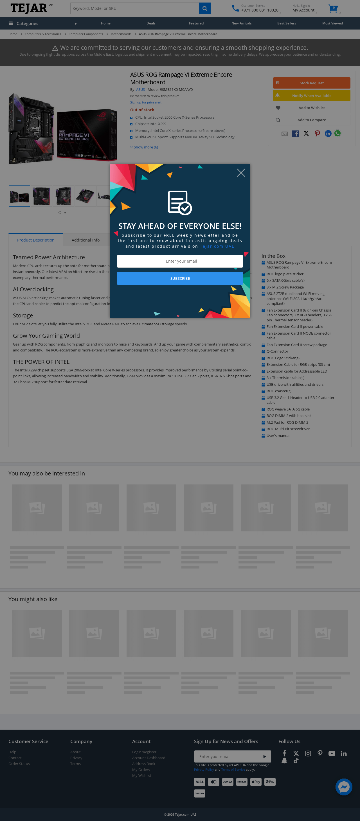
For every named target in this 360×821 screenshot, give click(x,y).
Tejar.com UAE (217, 246)
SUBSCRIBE (180, 278)
